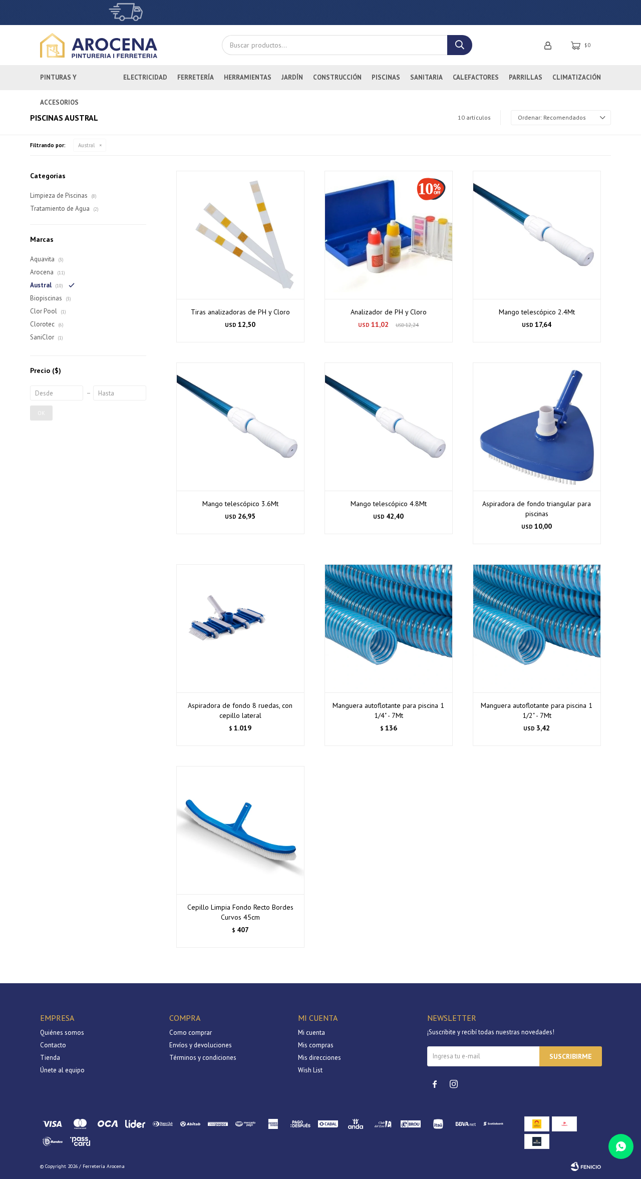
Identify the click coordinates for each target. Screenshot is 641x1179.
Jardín (292, 77)
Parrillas (525, 77)
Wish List (310, 1070)
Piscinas (386, 77)
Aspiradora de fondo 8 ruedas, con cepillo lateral (240, 710)
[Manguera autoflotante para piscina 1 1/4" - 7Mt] (389, 628)
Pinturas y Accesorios (59, 81)
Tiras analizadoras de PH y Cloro (240, 311)
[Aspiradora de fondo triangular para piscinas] (537, 426)
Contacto (53, 1045)
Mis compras (316, 1045)
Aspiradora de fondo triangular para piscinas (536, 508)
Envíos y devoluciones (200, 1045)
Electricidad (145, 77)
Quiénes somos (62, 1032)
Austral (86, 145)
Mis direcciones (319, 1057)
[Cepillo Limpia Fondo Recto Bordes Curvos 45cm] (240, 830)
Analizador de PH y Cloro (389, 311)
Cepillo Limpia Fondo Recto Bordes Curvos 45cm (240, 912)
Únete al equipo (62, 1070)
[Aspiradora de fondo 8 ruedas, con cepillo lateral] (240, 628)
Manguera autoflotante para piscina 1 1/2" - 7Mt (536, 710)
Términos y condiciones (202, 1057)
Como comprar (190, 1032)
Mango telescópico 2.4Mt (537, 311)
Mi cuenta (311, 1032)
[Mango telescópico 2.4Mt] (537, 235)
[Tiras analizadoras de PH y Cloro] (240, 235)
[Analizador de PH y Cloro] (389, 235)
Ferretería (195, 77)
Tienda (50, 1057)
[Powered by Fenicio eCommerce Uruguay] (586, 1166)
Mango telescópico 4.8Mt (389, 503)
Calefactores (476, 77)
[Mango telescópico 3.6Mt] (240, 426)
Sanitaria (426, 77)
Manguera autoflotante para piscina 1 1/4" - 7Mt (388, 710)
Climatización (576, 77)
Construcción (337, 77)
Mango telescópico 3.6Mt (240, 503)
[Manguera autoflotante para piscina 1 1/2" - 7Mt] (537, 628)
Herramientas (247, 77)
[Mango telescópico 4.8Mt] (389, 426)
